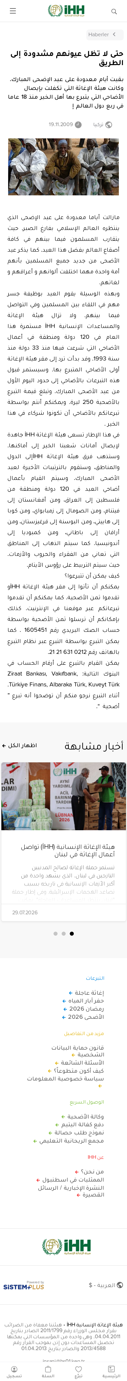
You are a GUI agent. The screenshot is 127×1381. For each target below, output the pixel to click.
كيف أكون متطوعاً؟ (79, 1070)
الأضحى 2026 (86, 1016)
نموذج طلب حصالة (79, 1132)
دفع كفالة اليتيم (82, 1124)
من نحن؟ (92, 1171)
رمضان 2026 (86, 1008)
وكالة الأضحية (85, 1116)
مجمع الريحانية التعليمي (71, 1140)
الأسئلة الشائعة (82, 1062)
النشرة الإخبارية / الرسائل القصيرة (71, 1191)
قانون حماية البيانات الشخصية (77, 1051)
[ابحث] (114, 10)
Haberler (98, 34)
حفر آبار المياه (86, 1000)
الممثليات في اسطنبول (73, 1179)
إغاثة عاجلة (89, 992)
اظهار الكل (22, 745)
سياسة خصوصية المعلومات (65, 1079)
